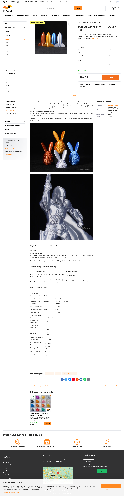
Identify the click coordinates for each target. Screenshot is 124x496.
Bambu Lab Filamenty (114, 105)
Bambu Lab (86, 90)
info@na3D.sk (8, 154)
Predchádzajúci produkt (41, 386)
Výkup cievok (102, 471)
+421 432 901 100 (9, 148)
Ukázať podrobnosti (111, 490)
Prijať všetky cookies (111, 486)
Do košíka (110, 77)
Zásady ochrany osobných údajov (11, 492)
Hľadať (78, 8)
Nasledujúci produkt (111, 386)
